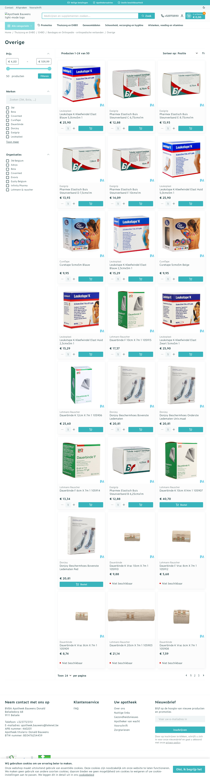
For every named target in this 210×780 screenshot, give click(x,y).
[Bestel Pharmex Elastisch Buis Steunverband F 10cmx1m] (140, 203)
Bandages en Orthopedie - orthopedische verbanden (76, 32)
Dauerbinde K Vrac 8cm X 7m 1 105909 (78, 646)
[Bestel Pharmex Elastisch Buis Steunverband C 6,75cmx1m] (140, 128)
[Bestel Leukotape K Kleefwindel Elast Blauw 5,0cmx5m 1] (90, 128)
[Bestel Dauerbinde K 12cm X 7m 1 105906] (90, 429)
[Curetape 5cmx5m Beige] (181, 234)
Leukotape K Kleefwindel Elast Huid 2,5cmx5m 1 (81, 341)
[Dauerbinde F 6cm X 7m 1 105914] (81, 460)
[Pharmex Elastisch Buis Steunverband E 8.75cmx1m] (181, 83)
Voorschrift (35, 7)
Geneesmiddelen (91, 25)
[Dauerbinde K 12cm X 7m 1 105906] (81, 385)
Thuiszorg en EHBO (67, 25)
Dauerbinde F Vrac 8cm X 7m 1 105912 (178, 567)
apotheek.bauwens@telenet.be (39, 725)
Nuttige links (122, 712)
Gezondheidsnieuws (126, 717)
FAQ (76, 708)
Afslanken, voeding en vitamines (165, 25)
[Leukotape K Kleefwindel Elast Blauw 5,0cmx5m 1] (81, 83)
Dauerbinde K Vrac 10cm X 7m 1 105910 (129, 567)
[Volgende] (203, 675)
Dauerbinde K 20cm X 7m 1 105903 (131, 645)
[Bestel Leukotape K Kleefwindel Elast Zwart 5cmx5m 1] (190, 354)
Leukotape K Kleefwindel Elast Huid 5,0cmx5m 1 (181, 190)
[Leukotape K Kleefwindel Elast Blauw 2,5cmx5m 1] (131, 234)
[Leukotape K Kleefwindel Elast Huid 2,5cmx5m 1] (81, 309)
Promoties (46, 25)
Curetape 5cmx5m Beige (174, 264)
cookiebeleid (86, 774)
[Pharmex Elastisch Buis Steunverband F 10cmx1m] (131, 159)
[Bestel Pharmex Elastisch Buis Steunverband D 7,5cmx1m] (90, 203)
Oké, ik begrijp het (189, 769)
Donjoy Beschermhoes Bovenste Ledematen (129, 416)
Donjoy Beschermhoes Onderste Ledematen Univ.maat (179, 416)
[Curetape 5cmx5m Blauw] (81, 234)
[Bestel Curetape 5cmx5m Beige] (190, 279)
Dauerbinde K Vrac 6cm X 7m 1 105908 (178, 646)
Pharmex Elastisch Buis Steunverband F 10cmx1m (125, 190)
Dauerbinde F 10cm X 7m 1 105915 (130, 340)
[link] (187, 675)
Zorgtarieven (122, 729)
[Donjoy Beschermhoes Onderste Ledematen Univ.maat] (181, 385)
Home (8, 32)
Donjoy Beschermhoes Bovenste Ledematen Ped (79, 567)
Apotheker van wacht (127, 721)
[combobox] (90, 16)
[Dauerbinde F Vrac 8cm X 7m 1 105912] (181, 535)
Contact (9, 7)
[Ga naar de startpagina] (20, 15)
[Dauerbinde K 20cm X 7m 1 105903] (131, 615)
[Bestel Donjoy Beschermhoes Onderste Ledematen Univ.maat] (190, 429)
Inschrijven (180, 730)
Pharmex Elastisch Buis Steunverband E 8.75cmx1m (176, 115)
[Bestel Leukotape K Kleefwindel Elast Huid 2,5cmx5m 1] (90, 354)
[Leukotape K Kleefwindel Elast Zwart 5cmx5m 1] (181, 309)
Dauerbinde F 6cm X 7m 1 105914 (80, 490)
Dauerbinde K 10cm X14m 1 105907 (181, 490)
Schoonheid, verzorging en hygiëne (124, 25)
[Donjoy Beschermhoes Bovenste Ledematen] (131, 385)
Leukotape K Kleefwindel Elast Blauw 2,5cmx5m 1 (128, 266)
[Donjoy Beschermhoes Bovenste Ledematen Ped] (81, 535)
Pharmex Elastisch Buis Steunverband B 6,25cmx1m (127, 492)
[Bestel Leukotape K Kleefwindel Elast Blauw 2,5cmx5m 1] (140, 279)
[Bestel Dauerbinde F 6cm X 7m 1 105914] (90, 504)
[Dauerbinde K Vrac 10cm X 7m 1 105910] (131, 535)
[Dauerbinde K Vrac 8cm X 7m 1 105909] (81, 615)
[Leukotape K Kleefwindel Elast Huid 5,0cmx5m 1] (181, 159)
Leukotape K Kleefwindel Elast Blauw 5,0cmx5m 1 (78, 115)
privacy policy (173, 742)
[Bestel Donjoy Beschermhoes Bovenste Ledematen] (140, 429)
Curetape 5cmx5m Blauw (75, 264)
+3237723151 (25, 722)
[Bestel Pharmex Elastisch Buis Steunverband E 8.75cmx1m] (190, 128)
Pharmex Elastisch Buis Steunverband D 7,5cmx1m (76, 190)
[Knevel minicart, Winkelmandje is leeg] (189, 16)
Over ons (119, 708)
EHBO (41, 32)
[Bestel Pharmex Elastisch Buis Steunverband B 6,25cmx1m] (140, 504)
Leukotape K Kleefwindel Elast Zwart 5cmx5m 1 (178, 341)
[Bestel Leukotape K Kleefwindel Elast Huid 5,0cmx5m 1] (190, 203)
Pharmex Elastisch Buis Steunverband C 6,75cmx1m (126, 115)
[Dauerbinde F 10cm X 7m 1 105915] (131, 309)
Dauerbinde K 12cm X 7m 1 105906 (81, 415)
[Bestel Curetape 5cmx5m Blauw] (90, 279)
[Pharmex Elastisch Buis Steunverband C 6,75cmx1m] (131, 83)
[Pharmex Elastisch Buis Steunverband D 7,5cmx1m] (81, 159)
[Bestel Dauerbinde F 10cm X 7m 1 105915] (140, 354)
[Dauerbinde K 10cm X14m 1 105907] (181, 460)
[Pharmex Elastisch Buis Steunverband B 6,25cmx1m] (131, 460)
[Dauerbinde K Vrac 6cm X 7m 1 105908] (181, 615)
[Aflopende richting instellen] (203, 53)
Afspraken (21, 7)
